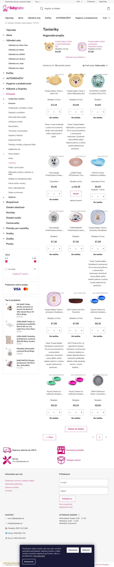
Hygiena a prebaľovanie (18, 83)
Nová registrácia (65, 504)
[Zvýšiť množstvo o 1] (59, 112)
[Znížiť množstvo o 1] (48, 112)
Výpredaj (11, 29)
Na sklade (22, 269)
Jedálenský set (14, 149)
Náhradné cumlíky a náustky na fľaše (20, 173)
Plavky (9, 243)
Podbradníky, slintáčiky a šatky (20, 108)
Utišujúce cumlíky (15, 121)
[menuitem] (9, 18)
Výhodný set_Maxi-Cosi (18, 45)
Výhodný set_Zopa (16, 68)
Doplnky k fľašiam (15, 135)
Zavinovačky (12, 223)
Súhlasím (86, 550)
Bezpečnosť (12, 202)
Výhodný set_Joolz (16, 63)
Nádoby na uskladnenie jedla (19, 179)
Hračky (10, 233)
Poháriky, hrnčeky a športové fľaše (22, 144)
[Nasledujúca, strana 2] (99, 437)
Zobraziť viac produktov (75, 57)
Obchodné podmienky (13, 484)
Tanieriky (12, 163)
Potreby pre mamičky (17, 228)
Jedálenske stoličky (16, 99)
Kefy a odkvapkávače (16, 188)
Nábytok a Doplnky (16, 88)
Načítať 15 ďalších (76, 429)
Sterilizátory (13, 126)
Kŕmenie (10, 94)
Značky (10, 238)
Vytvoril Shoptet (102, 564)
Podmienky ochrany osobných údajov (18, 2)
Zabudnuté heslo (66, 507)
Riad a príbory (13, 154)
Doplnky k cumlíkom (16, 112)
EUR (78, 2)
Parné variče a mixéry (16, 183)
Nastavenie (29, 561)
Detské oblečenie (15, 207)
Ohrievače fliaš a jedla (17, 117)
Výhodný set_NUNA (16, 54)
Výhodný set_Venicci (16, 59)
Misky (10, 158)
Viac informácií (39, 556)
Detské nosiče (13, 217)
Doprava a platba (12, 487)
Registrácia (103, 2)
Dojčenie (12, 197)
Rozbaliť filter (20, 274)
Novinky (10, 212)
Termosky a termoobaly (17, 131)
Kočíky (9, 73)
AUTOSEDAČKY (14, 78)
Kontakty (8, 490)
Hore (51, 437)
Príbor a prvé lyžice (16, 167)
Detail (76, 194)
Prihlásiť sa (67, 499)
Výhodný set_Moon (16, 50)
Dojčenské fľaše (14, 140)
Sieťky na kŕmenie (15, 192)
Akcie (9, 35)
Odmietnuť (72, 550)
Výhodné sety (13, 40)
